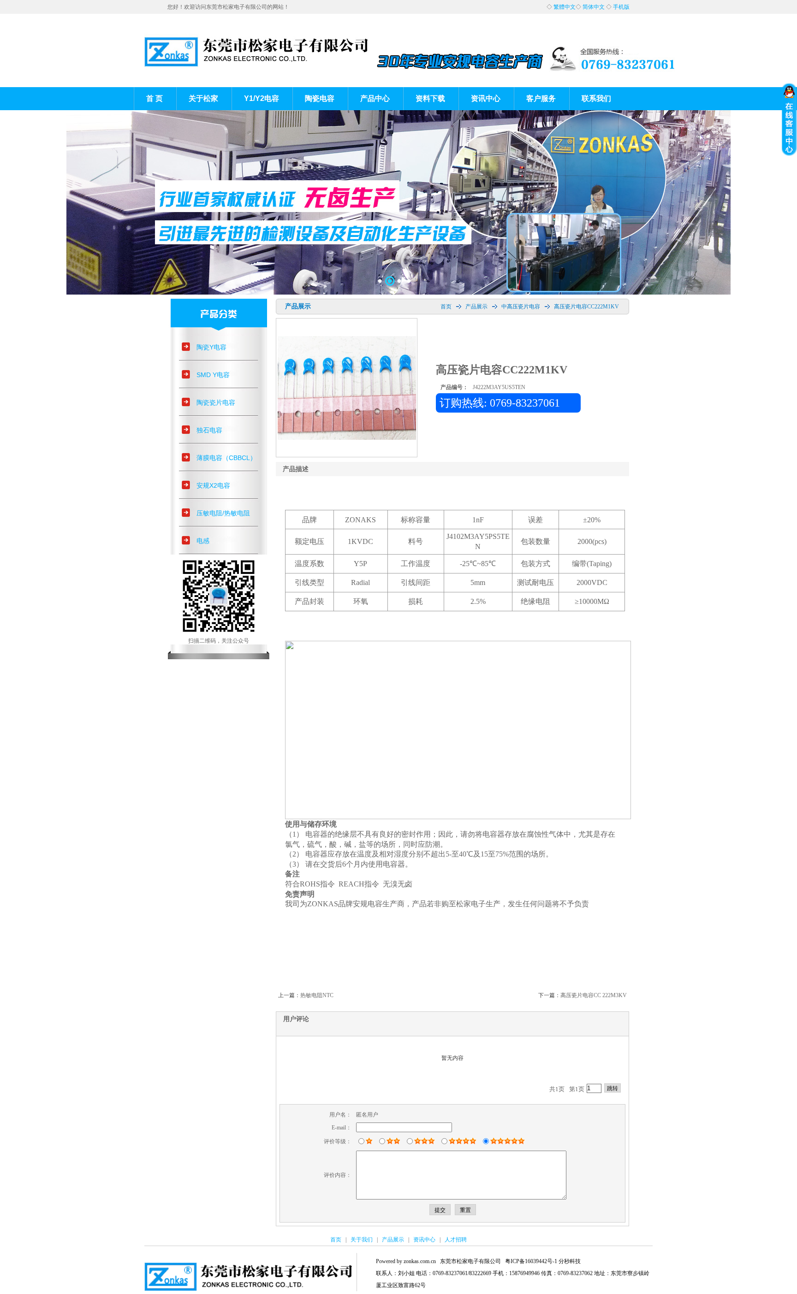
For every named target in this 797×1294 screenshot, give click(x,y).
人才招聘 (456, 1239)
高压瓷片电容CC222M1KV (586, 306)
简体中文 (594, 7)
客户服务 (541, 98)
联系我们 (596, 98)
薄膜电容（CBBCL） (226, 457)
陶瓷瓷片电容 (215, 402)
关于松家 (203, 98)
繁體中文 (564, 7)
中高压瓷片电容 (520, 306)
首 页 (154, 98)
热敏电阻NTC (316, 995)
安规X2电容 (213, 485)
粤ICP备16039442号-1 (531, 1261)
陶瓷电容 (319, 98)
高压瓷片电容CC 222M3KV (593, 995)
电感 (202, 540)
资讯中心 (485, 98)
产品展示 (476, 306)
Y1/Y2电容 (261, 98)
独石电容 (209, 430)
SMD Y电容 (213, 374)
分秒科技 (570, 1261)
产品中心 (375, 98)
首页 (446, 306)
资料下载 (430, 98)
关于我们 (361, 1239)
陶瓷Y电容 (211, 347)
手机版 (621, 7)
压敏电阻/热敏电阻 (223, 513)
